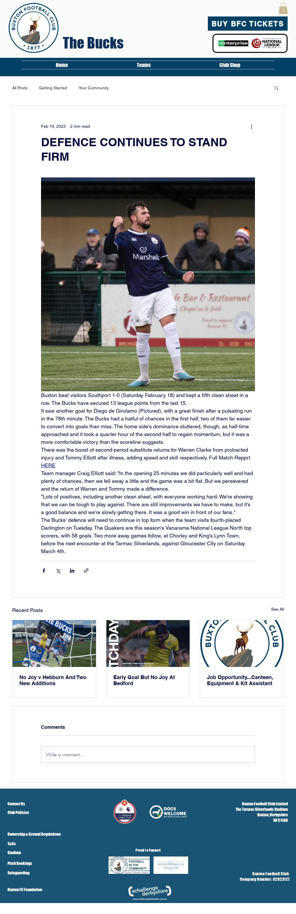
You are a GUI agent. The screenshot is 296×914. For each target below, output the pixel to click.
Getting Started (53, 88)
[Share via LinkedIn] (72, 570)
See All (277, 609)
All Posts (19, 88)
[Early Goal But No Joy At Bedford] (148, 643)
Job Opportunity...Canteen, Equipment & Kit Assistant (240, 680)
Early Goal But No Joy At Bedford (144, 680)
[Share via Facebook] (44, 570)
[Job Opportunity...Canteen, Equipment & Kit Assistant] (242, 643)
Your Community (94, 88)
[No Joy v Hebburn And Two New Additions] (54, 643)
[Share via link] (86, 570)
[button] (283, 8)
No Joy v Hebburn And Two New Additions (52, 680)
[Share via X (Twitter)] (58, 570)
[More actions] (251, 126)
